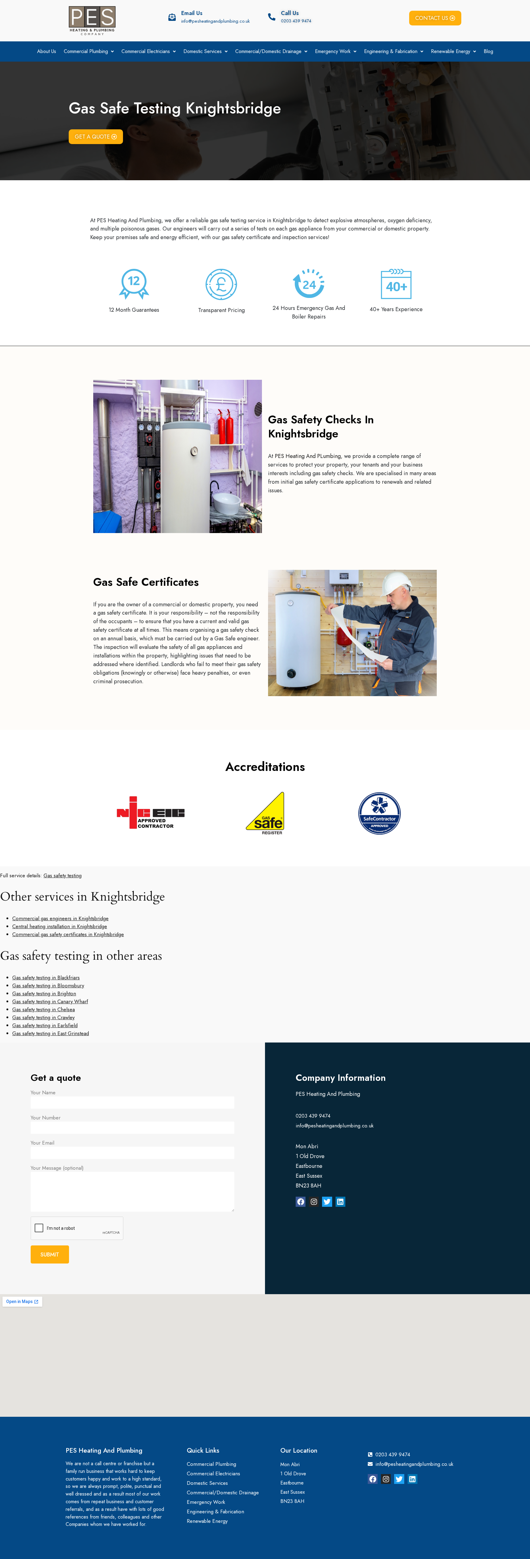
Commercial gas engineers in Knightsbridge (60, 918)
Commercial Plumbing (86, 51)
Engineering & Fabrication (390, 51)
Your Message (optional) (57, 1168)
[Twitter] (327, 1201)
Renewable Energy (450, 51)
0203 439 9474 (296, 21)
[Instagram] (314, 1201)
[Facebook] (300, 1201)
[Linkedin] (340, 1201)
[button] (88, 51)
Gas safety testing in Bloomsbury (48, 985)
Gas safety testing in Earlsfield (45, 1025)
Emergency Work (333, 51)
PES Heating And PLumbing (308, 456)
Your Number (45, 1117)
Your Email (42, 1142)
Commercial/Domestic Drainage (268, 51)
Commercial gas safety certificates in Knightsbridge (68, 934)
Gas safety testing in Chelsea (43, 1009)
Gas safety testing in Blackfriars (46, 977)
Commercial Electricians (145, 51)
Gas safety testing (63, 875)
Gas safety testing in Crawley (43, 1017)
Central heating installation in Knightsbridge (59, 926)
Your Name (43, 1092)
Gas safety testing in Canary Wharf (50, 1001)
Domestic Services (202, 51)
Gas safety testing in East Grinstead (50, 1033)
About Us (46, 51)
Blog (488, 51)
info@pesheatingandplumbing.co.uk (215, 21)
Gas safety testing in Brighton (44, 993)
